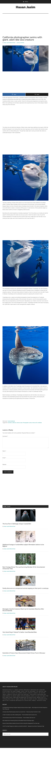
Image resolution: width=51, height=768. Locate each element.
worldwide (39, 422)
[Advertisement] (25, 26)
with (36, 422)
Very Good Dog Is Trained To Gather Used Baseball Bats (20, 632)
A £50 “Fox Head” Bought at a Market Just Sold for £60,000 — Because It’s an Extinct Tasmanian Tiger (23, 726)
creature (18, 422)
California (14, 422)
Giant (21, 422)
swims (30, 422)
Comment (5, 436)
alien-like (10, 422)
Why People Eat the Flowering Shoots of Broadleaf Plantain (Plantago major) (18, 720)
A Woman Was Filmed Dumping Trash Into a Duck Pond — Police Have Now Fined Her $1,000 (21, 711)
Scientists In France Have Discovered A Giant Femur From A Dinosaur (24, 653)
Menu (26, 1)
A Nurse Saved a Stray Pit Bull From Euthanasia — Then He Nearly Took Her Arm (19, 717)
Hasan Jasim (25, 7)
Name (4, 451)
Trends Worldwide (11, 421)
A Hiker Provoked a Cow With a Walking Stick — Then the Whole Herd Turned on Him (20, 714)
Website (4, 464)
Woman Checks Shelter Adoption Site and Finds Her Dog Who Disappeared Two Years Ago (21, 723)
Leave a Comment (20, 42)
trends (33, 422)
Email (4, 457)
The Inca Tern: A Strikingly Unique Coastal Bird (17, 524)
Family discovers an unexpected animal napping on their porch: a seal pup (25, 588)
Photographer (26, 422)
